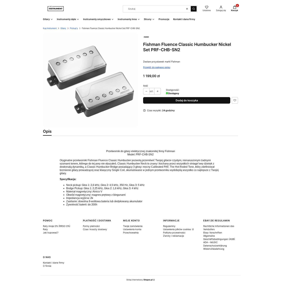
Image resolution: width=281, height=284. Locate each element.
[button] (194, 9)
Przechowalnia (131, 232)
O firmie (47, 265)
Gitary (63, 28)
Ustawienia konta (132, 229)
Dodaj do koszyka (187, 100)
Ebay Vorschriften (212, 232)
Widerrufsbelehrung (213, 248)
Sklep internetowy (139, 279)
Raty (45, 229)
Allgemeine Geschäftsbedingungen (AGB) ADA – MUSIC (219, 239)
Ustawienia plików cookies (177, 229)
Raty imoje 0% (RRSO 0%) (56, 226)
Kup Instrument (50, 28)
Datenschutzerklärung (215, 245)
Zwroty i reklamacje (173, 235)
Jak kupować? (50, 232)
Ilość (145, 85)
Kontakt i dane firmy (53, 262)
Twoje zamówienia (132, 226)
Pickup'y (74, 28)
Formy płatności (91, 226)
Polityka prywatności (174, 232)
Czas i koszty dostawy (95, 229)
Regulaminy (169, 226)
